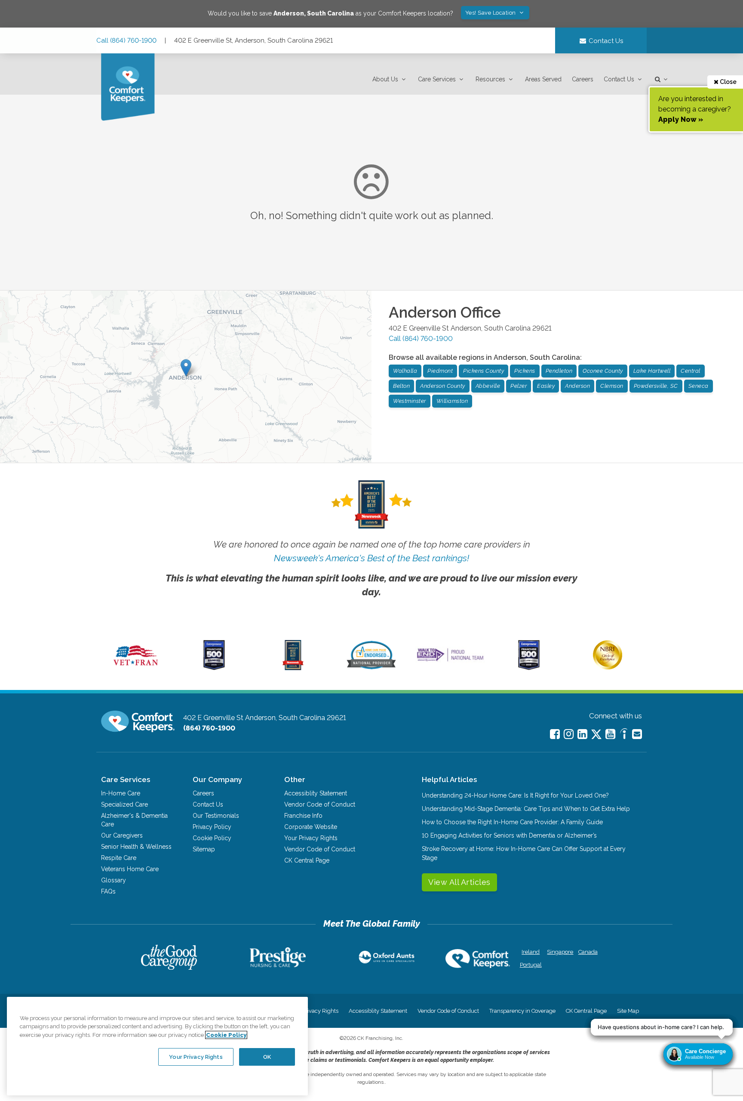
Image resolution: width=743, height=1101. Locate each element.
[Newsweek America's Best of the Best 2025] (293, 668)
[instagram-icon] (569, 734)
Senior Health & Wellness (136, 846)
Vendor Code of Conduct (319, 804)
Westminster (409, 401)
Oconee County (603, 371)
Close (727, 81)
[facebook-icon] (555, 734)
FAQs (108, 891)
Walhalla (405, 371)
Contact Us (619, 79)
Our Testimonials (216, 815)
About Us (385, 79)
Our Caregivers (122, 835)
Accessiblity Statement (315, 793)
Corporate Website (310, 826)
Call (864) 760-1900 (126, 40)
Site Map (628, 1011)
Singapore (559, 952)
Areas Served (543, 79)
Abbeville (488, 386)
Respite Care (118, 857)
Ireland (531, 952)
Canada (588, 952)
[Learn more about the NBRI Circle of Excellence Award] (608, 667)
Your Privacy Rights (311, 838)
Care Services (437, 79)
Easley (546, 386)
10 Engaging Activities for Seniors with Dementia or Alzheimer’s (509, 835)
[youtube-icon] (610, 734)
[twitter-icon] (596, 735)
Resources (490, 79)
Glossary (113, 880)
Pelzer (518, 386)
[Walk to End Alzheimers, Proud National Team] (450, 661)
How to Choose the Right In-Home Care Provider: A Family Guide (512, 822)
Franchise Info (303, 815)
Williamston (452, 401)
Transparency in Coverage (522, 1011)
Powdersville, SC (656, 386)
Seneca (698, 386)
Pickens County (483, 371)
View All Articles (459, 882)
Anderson (577, 386)
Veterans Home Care (130, 869)
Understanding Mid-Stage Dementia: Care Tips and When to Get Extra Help (526, 808)
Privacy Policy (212, 826)
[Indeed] (623, 735)
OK (267, 1056)
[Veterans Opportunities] (136, 668)
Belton (401, 386)
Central (690, 371)
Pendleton (559, 371)
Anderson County (442, 386)
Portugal (531, 965)
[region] (157, 1046)
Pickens (524, 371)
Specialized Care (124, 804)
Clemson (611, 386)
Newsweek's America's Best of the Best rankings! (371, 558)
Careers (582, 79)
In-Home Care (120, 793)
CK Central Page (306, 860)
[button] (390, 79)
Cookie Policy (212, 838)
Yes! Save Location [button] (491, 12)
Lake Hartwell (652, 371)
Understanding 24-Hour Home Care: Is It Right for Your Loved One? (515, 795)
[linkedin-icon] (582, 734)
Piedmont (440, 371)
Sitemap (204, 849)
